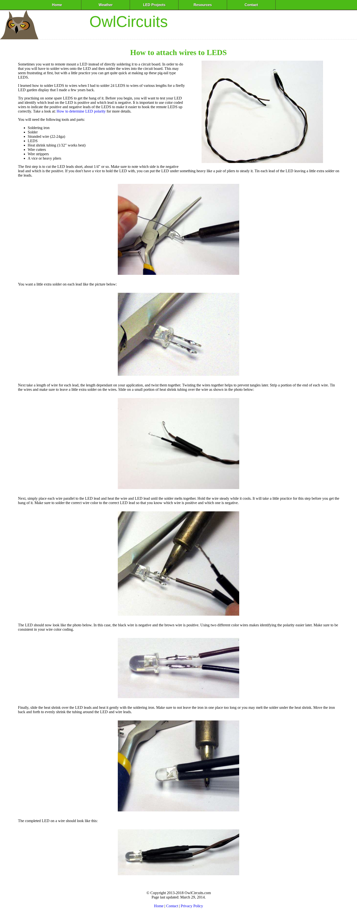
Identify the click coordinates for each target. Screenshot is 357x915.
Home (57, 5)
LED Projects (154, 5)
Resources (203, 5)
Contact (251, 5)
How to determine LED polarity (81, 111)
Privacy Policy (192, 906)
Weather (106, 5)
